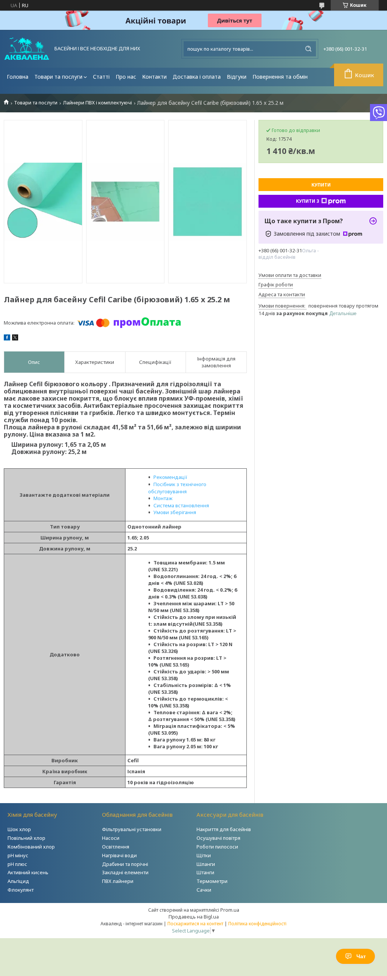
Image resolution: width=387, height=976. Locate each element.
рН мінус (18, 855)
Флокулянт (21, 889)
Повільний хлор (26, 838)
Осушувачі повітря (218, 838)
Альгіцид (18, 881)
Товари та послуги (58, 76)
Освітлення (115, 846)
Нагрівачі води (119, 855)
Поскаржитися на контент (195, 923)
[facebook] (7, 338)
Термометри (212, 881)
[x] (15, 338)
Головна (17, 76)
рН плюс (17, 864)
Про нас (126, 76)
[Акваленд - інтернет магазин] (27, 48)
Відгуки (236, 76)
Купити (321, 185)
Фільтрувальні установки (131, 829)
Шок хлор (19, 829)
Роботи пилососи (217, 846)
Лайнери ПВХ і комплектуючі (97, 102)
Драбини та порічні (125, 864)
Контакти (154, 76)
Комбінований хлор (31, 846)
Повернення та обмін (280, 76)
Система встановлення (181, 505)
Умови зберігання (174, 512)
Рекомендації (170, 477)
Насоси (110, 838)
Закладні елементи (125, 872)
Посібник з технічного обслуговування (177, 488)
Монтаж (162, 498)
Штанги (205, 872)
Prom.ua (229, 909)
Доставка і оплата (197, 76)
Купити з (307, 201)
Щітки (204, 855)
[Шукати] (308, 48)
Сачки (204, 889)
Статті (101, 76)
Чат (361, 956)
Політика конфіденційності (257, 923)
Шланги (206, 864)
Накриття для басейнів (224, 829)
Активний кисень (28, 872)
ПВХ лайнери (117, 881)
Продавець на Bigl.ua (194, 916)
